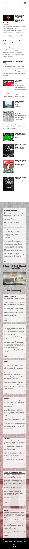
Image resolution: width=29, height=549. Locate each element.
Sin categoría (21, 148)
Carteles (16, 104)
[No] (27, 543)
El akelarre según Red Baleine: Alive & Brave (13, 61)
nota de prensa (6, 24)
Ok (14, 546)
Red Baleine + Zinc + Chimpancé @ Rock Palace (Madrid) (20, 146)
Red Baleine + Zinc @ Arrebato (20, 177)
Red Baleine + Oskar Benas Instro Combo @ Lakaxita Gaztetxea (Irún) (20, 162)
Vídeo (16, 83)
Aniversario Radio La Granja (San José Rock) (20, 134)
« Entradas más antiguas (8, 194)
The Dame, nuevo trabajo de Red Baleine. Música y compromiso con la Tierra (13, 42)
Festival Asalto (19, 112)
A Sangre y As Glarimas (19, 81)
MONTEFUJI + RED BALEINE (19, 102)
